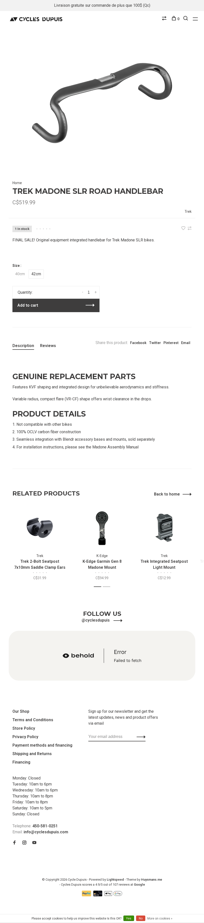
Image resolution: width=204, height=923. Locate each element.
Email (185, 343)
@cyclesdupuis (96, 620)
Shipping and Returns (32, 753)
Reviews (48, 345)
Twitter (155, 343)
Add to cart (27, 305)
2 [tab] (108, 586)
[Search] (186, 19)
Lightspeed (115, 879)
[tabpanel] (102, 104)
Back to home (167, 494)
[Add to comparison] (190, 228)
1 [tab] (99, 586)
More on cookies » (159, 918)
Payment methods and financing (42, 745)
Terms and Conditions (32, 719)
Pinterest (171, 343)
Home (17, 183)
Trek (188, 211)
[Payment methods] (87, 895)
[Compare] (165, 19)
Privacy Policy (25, 736)
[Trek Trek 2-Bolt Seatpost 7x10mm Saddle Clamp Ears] (39, 527)
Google (139, 884)
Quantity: (25, 292)
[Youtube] (34, 843)
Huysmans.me (151, 879)
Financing (21, 762)
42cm (36, 274)
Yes (128, 918)
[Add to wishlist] (183, 228)
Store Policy (23, 728)
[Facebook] (14, 843)
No (141, 918)
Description (23, 345)
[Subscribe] (140, 736)
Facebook (138, 343)
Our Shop (20, 711)
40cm (20, 274)
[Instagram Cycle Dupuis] (24, 843)
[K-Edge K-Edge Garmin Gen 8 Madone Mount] (102, 527)
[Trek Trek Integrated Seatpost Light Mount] (164, 527)
